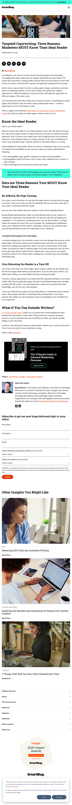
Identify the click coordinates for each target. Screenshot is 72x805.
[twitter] (14, 64)
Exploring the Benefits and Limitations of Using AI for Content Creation (35, 612)
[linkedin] (9, 64)
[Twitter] (16, 406)
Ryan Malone (9, 71)
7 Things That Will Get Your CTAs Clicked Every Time (30, 674)
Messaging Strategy (35, 377)
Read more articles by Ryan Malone (53, 401)
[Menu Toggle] (69, 7)
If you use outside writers (12, 313)
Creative (22, 377)
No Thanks (59, 797)
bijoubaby (16, 333)
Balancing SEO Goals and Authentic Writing (25, 550)
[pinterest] (19, 64)
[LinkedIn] (19, 406)
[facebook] (4, 64)
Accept (44, 797)
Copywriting (13, 377)
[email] (24, 64)
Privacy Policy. (14, 786)
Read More (62, 2)
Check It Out (38, 366)
